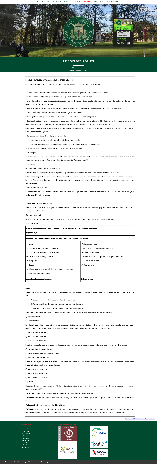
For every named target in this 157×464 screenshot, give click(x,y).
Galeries (95, 2)
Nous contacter (116, 2)
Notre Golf (45, 2)
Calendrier (26, 438)
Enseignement (57, 2)
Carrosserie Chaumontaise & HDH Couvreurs (140, 419)
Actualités (26, 445)
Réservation (87, 2)
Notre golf (26, 431)
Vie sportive (76, 2)
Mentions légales (45, 462)
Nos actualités (105, 2)
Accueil (38, 2)
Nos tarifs (66, 2)
